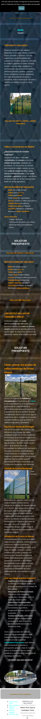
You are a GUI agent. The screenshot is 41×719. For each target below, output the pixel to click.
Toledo (32, 401)
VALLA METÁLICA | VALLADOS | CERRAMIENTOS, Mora (20, 18)
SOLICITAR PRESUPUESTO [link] (20, 242)
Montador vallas (13, 714)
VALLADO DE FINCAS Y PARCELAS (20, 253)
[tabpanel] (20, 31)
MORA (20, 30)
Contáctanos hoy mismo (14, 642)
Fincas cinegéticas (14, 705)
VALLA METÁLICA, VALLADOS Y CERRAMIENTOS (20, 694)
